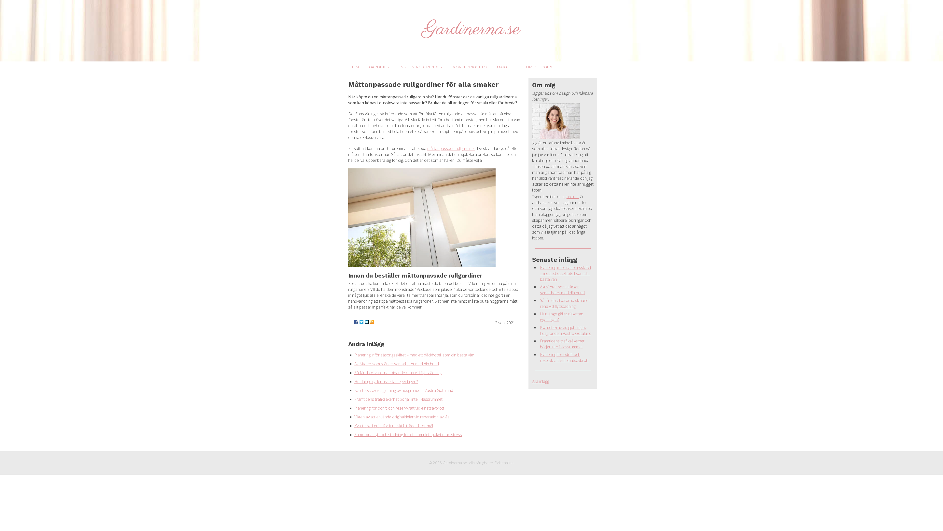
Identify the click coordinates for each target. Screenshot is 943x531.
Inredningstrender (420, 67)
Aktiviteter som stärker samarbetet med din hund (396, 364)
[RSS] (372, 322)
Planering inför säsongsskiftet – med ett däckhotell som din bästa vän (414, 355)
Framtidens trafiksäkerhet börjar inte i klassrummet (398, 399)
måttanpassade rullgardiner (451, 148)
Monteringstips (469, 67)
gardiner (572, 196)
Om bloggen (539, 67)
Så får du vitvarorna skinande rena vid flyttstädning (398, 372)
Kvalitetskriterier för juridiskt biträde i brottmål (393, 425)
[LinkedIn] (367, 322)
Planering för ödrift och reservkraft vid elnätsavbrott (399, 408)
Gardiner (379, 67)
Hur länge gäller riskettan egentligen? (386, 381)
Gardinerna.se (471, 29)
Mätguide (506, 67)
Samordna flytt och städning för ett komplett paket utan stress (408, 434)
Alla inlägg (540, 381)
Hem (354, 67)
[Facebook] (356, 322)
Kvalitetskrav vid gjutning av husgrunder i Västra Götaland (403, 390)
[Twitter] (361, 322)
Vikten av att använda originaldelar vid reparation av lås (401, 417)
